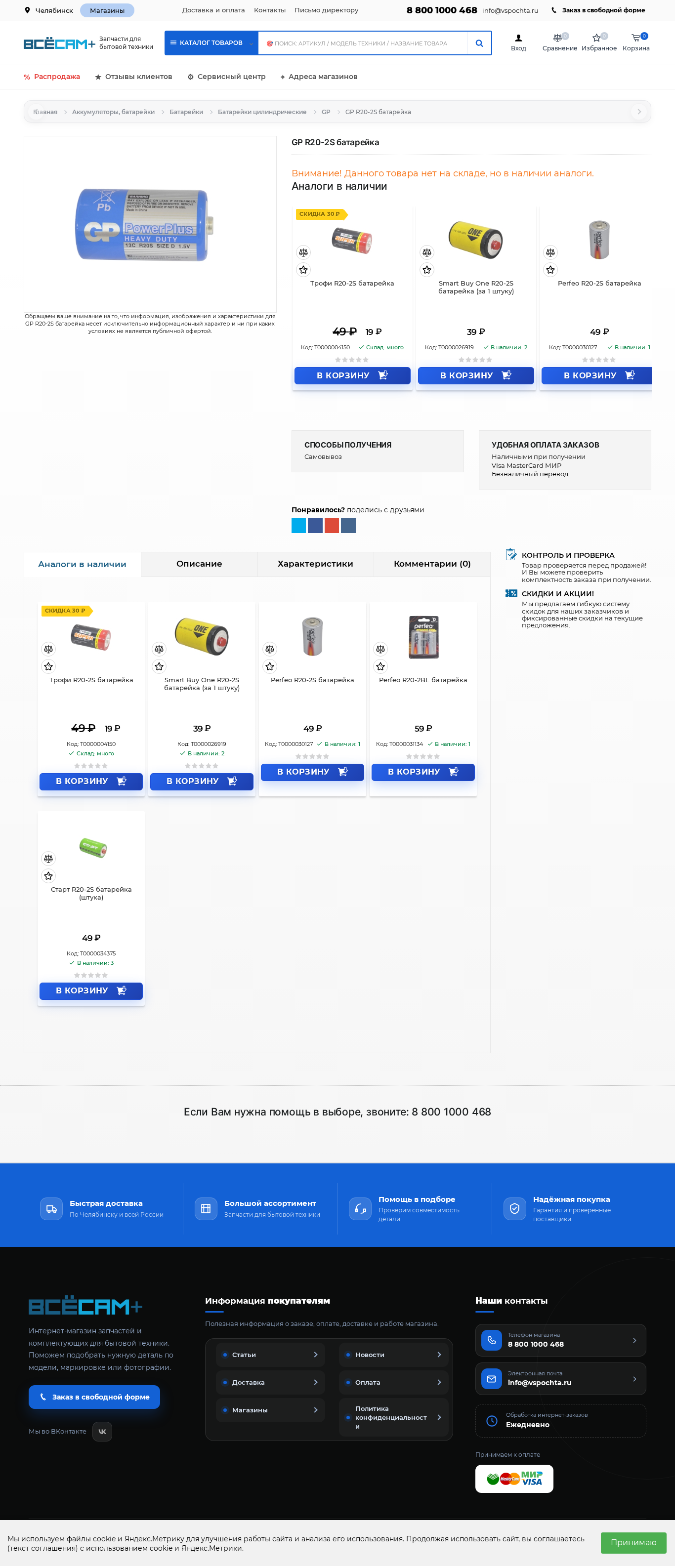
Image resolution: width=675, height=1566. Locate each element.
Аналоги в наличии (82, 564)
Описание (199, 564)
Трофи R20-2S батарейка (352, 283)
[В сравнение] (303, 253)
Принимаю (634, 1542)
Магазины (107, 10)
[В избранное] (303, 270)
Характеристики (315, 564)
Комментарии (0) (432, 564)
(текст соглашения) (42, 1548)
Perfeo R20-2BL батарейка (423, 680)
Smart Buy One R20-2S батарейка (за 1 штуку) (476, 287)
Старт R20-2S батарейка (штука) (91, 893)
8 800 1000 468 (442, 10)
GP (326, 112)
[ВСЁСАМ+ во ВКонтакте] (102, 1432)
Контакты (270, 10)
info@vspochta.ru (510, 10)
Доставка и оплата (213, 10)
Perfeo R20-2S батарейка (599, 283)
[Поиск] (479, 43)
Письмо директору (326, 10)
